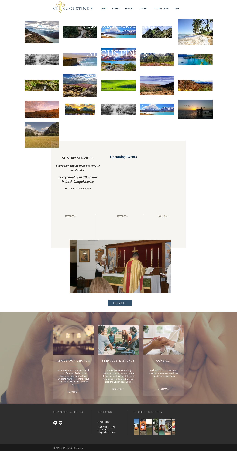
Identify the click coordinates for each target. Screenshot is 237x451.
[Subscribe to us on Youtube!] (60, 423)
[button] (120, 266)
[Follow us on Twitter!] (55, 423)
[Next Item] (170, 426)
